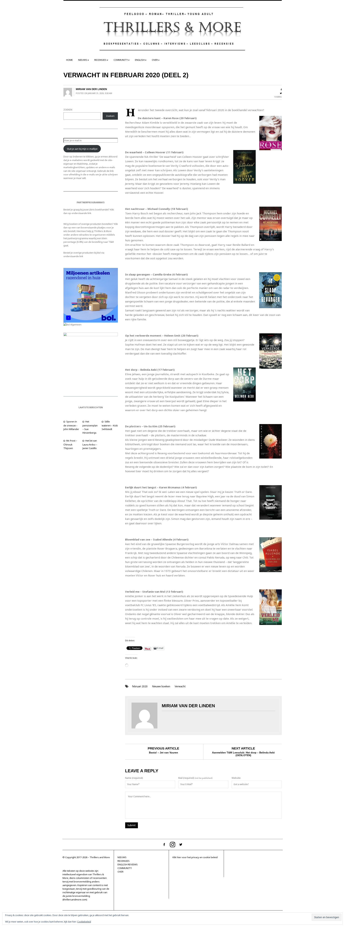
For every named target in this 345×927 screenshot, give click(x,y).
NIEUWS (82, 59)
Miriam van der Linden (91, 89)
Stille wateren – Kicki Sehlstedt (110, 425)
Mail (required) (186, 777)
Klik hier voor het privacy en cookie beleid (195, 857)
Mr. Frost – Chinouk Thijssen (70, 444)
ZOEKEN (67, 109)
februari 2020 (140, 686)
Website (236, 777)
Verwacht (180, 686)
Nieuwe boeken (161, 686)
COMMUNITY (121, 59)
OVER (155, 59)
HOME (69, 59)
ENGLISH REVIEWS (128, 864)
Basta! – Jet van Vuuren (163, 752)
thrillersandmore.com (74, 899)
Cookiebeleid (84, 921)
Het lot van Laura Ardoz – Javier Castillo (89, 444)
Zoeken (110, 116)
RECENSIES (100, 59)
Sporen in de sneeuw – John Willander (71, 425)
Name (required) (134, 777)
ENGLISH (140, 59)
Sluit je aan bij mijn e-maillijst (82, 148)
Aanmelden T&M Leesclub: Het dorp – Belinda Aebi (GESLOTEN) (243, 754)
